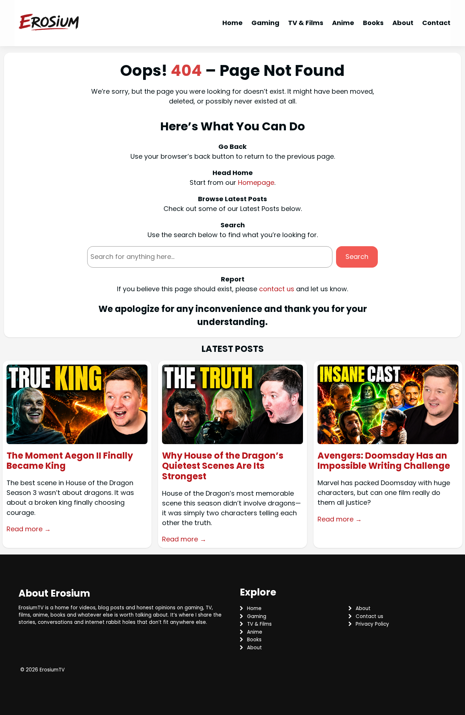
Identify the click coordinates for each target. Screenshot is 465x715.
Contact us (369, 616)
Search (356, 256)
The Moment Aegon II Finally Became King (70, 461)
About (363, 608)
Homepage (256, 182)
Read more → (29, 528)
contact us (276, 288)
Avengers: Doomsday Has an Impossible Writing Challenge (384, 461)
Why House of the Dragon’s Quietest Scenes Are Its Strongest (222, 466)
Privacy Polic (371, 624)
